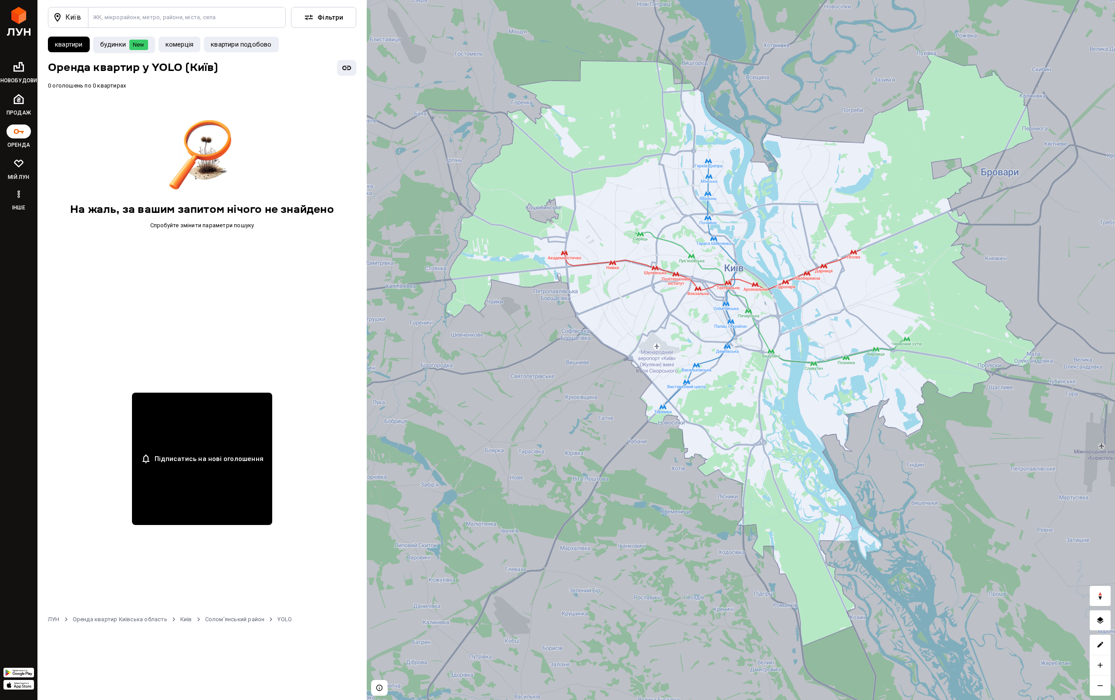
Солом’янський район (235, 619)
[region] (741, 350)
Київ (186, 619)
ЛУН (54, 619)
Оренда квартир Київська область (120, 619)
